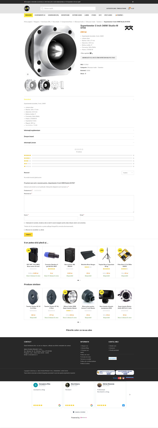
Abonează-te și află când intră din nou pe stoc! (98, 57)
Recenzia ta (28, 193)
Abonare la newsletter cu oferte (35, 230)
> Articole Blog (84, 348)
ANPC (82, 352)
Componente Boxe (66, 21)
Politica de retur (85, 354)
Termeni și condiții (85, 359)
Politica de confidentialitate (88, 361)
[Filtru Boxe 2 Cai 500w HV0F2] (124, 255)
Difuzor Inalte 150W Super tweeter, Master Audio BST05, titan (70, 308)
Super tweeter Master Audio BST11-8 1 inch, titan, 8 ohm (125, 308)
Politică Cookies (85, 363)
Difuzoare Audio (79, 21)
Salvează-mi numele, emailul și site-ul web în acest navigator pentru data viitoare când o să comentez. (56, 223)
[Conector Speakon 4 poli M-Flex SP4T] (51, 255)
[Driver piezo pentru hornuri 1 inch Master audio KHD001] (88, 297)
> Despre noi (84, 346)
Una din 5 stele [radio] (35, 190)
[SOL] (125, 372)
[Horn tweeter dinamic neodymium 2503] (106, 297)
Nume (26, 215)
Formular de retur (85, 357)
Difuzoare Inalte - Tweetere (94, 21)
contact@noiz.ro (60, 1)
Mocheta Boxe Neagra (88, 264)
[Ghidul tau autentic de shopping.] (113, 358)
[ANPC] (106, 372)
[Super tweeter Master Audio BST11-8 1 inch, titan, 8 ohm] (124, 297)
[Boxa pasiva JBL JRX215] (69, 255)
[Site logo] (27, 8)
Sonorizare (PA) (45, 21)
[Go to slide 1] (78, 280)
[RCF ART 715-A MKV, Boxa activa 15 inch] (33, 255)
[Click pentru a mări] (27, 74)
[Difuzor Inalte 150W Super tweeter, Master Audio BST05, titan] (69, 297)
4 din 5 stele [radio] (39, 190)
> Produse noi (84, 350)
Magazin (36, 21)
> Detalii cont (112, 346)
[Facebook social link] (133, 2)
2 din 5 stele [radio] (36, 190)
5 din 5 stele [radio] (40, 190)
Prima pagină (28, 21)
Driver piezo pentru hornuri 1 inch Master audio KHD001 (88, 308)
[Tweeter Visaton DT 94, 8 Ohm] (51, 297)
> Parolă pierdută (114, 350)
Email (82, 215)
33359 (88, 70)
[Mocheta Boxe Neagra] (88, 255)
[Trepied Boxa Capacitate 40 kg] (106, 255)
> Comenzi (112, 348)
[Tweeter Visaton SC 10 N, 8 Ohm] (33, 297)
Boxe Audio (56, 21)
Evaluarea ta (28, 190)
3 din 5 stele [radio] (37, 190)
